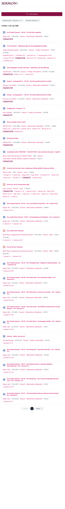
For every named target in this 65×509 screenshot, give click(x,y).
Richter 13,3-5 (7, 194)
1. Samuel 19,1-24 (8, 285)
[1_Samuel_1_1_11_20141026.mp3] (4, 108)
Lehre (25, 172)
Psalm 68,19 (34, 175)
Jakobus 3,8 (42, 191)
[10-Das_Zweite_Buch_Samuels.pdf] (4, 230)
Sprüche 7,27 (51, 58)
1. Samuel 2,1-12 (19, 191)
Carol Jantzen (7, 188)
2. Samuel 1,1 (7, 224)
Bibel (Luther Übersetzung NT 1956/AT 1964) (17, 156)
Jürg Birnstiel (7, 71)
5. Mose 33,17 (35, 194)
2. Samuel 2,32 (17, 224)
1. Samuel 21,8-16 (8, 271)
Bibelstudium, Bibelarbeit (34, 36)
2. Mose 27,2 (26, 194)
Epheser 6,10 (19, 131)
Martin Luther (7, 172)
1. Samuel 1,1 (6, 256)
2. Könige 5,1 (7, 175)
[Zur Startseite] (9, 3)
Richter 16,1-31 (46, 129)
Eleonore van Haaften (10, 85)
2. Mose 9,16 (16, 175)
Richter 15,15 (36, 129)
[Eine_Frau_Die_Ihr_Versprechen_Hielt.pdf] (4, 184)
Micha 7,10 (6, 196)
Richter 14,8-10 (26, 129)
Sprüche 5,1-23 (31, 58)
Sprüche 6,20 (41, 58)
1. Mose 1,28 (55, 175)
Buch (21, 188)
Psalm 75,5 (44, 194)
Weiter (38, 408)
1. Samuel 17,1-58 (8, 315)
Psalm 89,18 (53, 194)
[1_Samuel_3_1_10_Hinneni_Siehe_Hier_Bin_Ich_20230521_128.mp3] (4, 336)
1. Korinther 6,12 (20, 55)
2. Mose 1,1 (14, 196)
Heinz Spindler (7, 112)
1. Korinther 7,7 (16, 177)
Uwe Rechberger (8, 340)
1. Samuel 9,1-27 (8, 401)
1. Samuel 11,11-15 (8, 387)
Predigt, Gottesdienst (42, 50)
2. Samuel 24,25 (17, 240)
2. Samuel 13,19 (8, 61)
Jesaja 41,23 (25, 175)
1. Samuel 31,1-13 (8, 210)
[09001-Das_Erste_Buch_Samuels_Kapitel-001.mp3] (4, 152)
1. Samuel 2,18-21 (30, 191)
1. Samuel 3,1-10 (8, 343)
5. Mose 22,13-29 (8, 58)
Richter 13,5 (6, 129)
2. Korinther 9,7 (45, 175)
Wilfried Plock (7, 126)
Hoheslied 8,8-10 (8, 55)
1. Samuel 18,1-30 (8, 300)
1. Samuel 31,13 (16, 256)
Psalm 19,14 (50, 191)
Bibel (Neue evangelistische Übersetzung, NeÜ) (18, 235)
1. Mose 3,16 (6, 177)
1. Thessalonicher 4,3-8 (44, 55)
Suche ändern (33, 14)
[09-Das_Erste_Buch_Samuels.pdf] (4, 247)
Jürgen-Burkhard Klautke (11, 50)
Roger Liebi (6, 36)
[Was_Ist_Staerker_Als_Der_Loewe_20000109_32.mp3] (4, 122)
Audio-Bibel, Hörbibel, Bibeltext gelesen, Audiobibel (19, 158)
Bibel (51, 235)
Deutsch (22, 36)
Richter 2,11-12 (18, 74)
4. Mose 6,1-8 (16, 129)
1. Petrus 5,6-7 (29, 74)
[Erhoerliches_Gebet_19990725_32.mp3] (4, 138)
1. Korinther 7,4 (30, 55)
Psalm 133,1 (16, 194)
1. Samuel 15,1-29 (8, 357)
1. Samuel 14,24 (37, 177)
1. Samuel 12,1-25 (8, 372)
